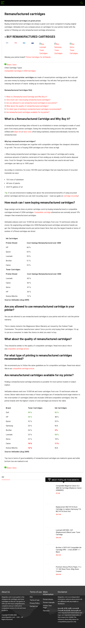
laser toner (27, 132)
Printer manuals (48, 602)
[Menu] (2, 3)
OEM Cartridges (29, 71)
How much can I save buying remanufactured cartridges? (28, 100)
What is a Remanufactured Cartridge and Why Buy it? (26, 97)
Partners (46, 611)
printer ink (79, 599)
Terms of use (34, 600)
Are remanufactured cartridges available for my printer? (27, 112)
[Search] (81, 3)
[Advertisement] (18, 499)
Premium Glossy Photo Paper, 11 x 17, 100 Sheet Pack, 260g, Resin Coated (68, 569)
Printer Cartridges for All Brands (38, 57)
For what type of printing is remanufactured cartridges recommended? (33, 109)
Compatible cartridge (42, 212)
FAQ (31, 597)
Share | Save (11, 65)
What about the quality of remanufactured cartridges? (27, 106)
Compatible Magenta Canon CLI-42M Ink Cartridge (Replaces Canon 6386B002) (69, 488)
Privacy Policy (35, 603)
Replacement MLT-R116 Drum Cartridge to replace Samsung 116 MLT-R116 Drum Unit (68, 509)
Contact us (34, 606)
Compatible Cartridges (13, 71)
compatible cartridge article (18, 349)
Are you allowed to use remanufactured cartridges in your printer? (31, 103)
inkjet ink (17, 132)
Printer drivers (48, 599)
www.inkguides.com (8, 617)
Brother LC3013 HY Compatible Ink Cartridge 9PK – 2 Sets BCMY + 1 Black (68, 550)
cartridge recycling (71, 196)
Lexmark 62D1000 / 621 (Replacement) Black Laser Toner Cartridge (68, 532)
